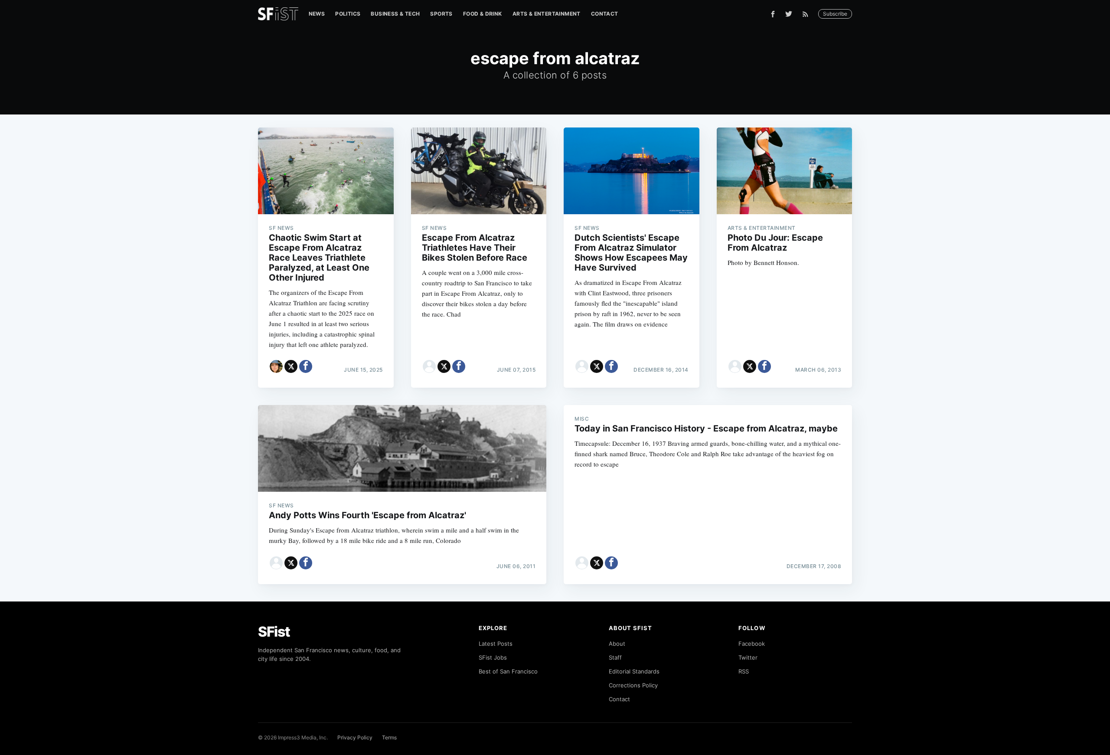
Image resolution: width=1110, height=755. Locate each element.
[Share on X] (291, 366)
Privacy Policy (354, 737)
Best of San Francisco (508, 671)
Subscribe (835, 13)
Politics (347, 13)
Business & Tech (395, 13)
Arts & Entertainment (547, 13)
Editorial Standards (634, 671)
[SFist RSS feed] (807, 14)
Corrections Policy (633, 685)
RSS (743, 671)
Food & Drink (482, 13)
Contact (604, 13)
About (617, 643)
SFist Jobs (493, 657)
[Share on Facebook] (305, 366)
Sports (441, 13)
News (317, 13)
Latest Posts (496, 643)
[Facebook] (772, 14)
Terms (389, 737)
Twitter (747, 657)
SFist (274, 631)
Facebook (751, 643)
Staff (615, 657)
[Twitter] (788, 14)
